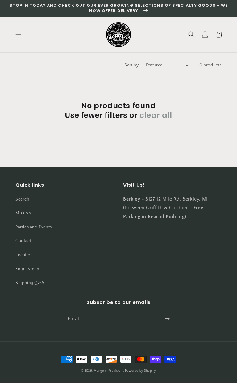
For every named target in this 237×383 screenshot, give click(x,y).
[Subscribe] (167, 319)
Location (24, 254)
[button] (18, 34)
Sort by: (131, 65)
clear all (155, 115)
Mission (23, 213)
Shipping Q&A (29, 283)
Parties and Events (33, 227)
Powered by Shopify (140, 371)
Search (22, 199)
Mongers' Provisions (109, 371)
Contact (23, 241)
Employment (28, 268)
